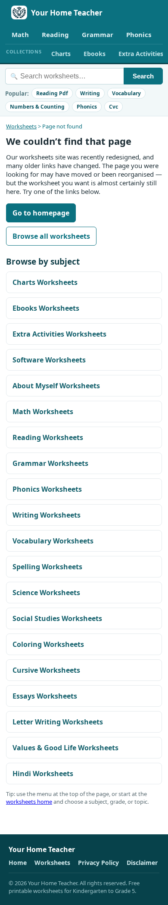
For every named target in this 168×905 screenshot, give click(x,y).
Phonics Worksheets (47, 489)
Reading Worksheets (47, 437)
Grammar (97, 34)
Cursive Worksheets (46, 670)
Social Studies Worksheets (57, 618)
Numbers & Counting (37, 106)
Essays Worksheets (44, 696)
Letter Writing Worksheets (57, 722)
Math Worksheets (42, 411)
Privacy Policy (98, 862)
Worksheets (21, 126)
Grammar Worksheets (50, 463)
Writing (90, 93)
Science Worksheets (46, 592)
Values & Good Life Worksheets (65, 747)
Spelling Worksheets (47, 566)
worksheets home (29, 801)
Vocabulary (126, 93)
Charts (61, 54)
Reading (55, 34)
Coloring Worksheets (48, 644)
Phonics (138, 34)
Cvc (113, 106)
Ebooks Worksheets (45, 308)
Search (143, 76)
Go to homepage (40, 213)
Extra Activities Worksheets (59, 334)
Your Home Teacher (67, 13)
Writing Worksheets (46, 515)
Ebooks (95, 54)
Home (18, 862)
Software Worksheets (49, 360)
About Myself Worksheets (56, 385)
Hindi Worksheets (42, 773)
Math (20, 34)
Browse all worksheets (51, 236)
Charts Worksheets (45, 282)
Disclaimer (142, 862)
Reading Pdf (52, 93)
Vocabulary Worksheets (52, 541)
